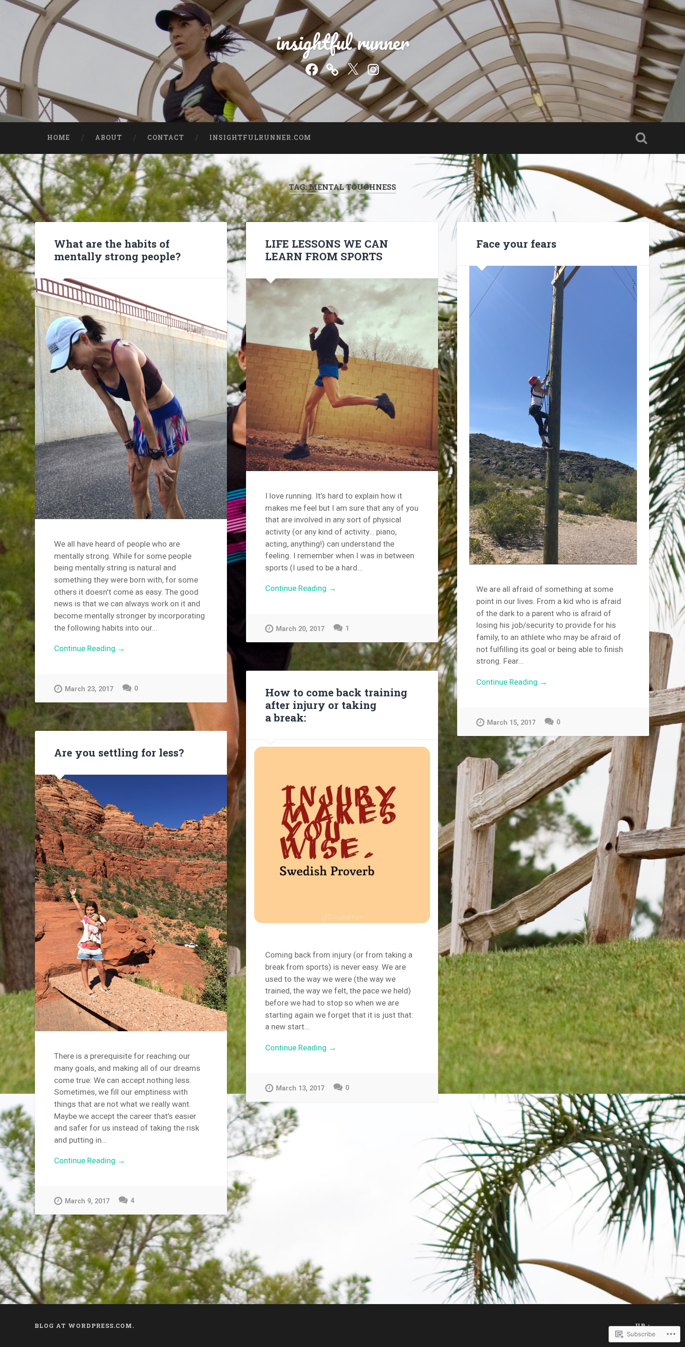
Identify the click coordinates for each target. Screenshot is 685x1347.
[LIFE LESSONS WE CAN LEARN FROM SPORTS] (342, 374)
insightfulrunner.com (260, 137)
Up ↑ (643, 1325)
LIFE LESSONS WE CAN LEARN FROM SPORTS (326, 249)
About (108, 137)
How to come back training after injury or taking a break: (336, 704)
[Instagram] (373, 68)
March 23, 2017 (89, 689)
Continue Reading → (89, 648)
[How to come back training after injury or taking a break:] (342, 835)
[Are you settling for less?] (131, 903)
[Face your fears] (553, 415)
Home (58, 137)
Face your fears (516, 243)
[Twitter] (352, 68)
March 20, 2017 (300, 629)
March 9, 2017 (87, 1201)
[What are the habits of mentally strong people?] (131, 398)
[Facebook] (311, 68)
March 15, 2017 (511, 723)
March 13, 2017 (300, 1088)
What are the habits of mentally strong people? (117, 249)
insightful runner (343, 41)
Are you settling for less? (119, 752)
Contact (165, 137)
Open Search (641, 138)
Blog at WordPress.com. (84, 1325)
